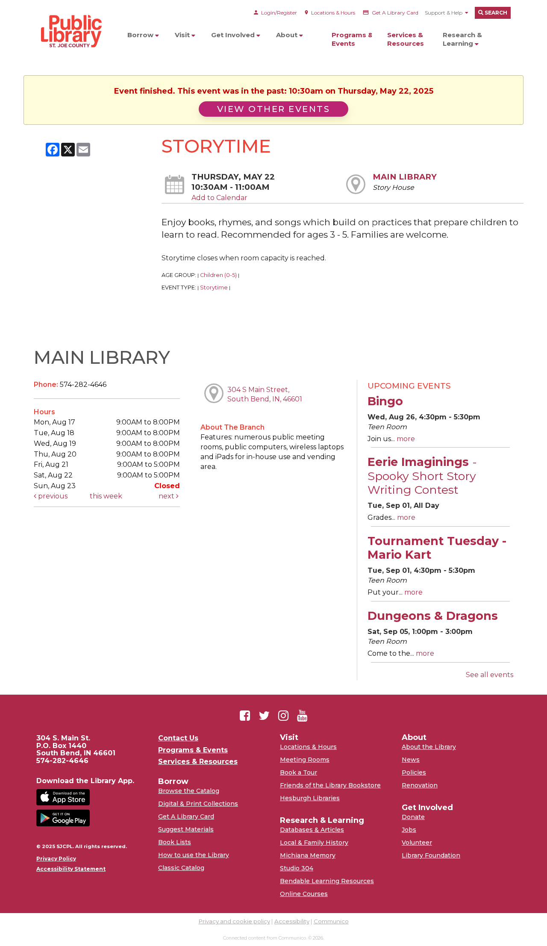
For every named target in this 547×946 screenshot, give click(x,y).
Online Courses (304, 894)
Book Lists (174, 842)
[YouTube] (302, 716)
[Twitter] (264, 716)
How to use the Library (193, 855)
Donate (413, 817)
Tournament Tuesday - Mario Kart (437, 548)
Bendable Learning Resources (327, 881)
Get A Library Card (186, 816)
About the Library (429, 747)
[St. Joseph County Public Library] (70, 64)
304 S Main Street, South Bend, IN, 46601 (264, 395)
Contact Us (178, 738)
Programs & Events (352, 39)
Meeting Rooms (304, 759)
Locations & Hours (308, 747)
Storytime (214, 287)
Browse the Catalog (188, 791)
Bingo (385, 401)
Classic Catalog (181, 868)
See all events (489, 675)
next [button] (167, 496)
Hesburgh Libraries (310, 798)
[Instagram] (283, 716)
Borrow (141, 35)
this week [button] (106, 496)
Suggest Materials (186, 829)
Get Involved (233, 35)
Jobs (409, 830)
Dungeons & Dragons (433, 616)
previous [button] (52, 496)
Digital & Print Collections (198, 803)
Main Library (405, 177)
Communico (331, 921)
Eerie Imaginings (422, 476)
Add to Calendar (219, 198)
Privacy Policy (56, 859)
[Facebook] (245, 716)
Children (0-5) (218, 275)
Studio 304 (296, 868)
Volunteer (417, 842)
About (287, 35)
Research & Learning (462, 39)
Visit (183, 35)
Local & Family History (314, 842)
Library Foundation (431, 855)
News (411, 759)
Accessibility (291, 921)
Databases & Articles (312, 830)
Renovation (420, 785)
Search (495, 12)
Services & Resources (405, 39)
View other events (273, 109)
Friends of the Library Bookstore (330, 785)
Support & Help (443, 12)
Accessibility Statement (71, 869)
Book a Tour (298, 772)
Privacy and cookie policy (234, 921)
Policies (414, 772)
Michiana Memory (307, 855)
